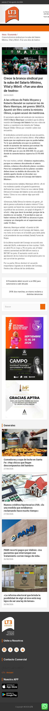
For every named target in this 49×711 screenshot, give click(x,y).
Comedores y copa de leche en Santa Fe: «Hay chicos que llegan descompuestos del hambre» (23, 462)
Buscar (42, 307)
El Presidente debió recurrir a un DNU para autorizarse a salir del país (23, 282)
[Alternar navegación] (5, 28)
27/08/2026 (8, 469)
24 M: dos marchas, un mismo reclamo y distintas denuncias (26, 293)
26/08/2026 (8, 559)
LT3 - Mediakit (7, 672)
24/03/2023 (8, 95)
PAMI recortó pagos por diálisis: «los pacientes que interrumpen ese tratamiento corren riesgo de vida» (23, 553)
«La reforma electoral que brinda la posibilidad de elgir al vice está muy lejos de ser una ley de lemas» (22, 598)
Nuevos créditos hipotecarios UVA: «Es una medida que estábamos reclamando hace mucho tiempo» (24, 507)
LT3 (31, 707)
